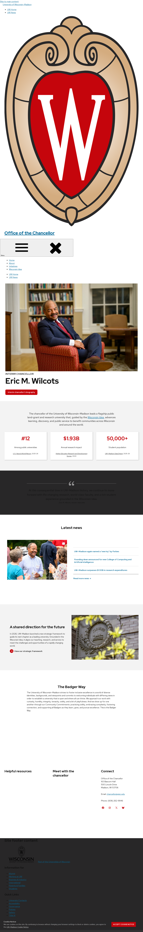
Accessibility (14, 903)
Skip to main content (9, 1)
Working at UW (15, 876)
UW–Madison (17, 4)
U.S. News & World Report (22, 454)
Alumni (12, 873)
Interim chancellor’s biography (21, 392)
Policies (12, 909)
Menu (3, 255)
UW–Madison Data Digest (114, 454)
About (12, 263)
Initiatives (13, 266)
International (14, 882)
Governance (14, 906)
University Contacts (18, 900)
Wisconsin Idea (15, 269)
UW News (11, 12)
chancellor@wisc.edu (116, 794)
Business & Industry (17, 879)
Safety (12, 912)
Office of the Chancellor (29, 233)
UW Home (11, 9)
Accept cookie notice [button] (123, 924)
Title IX (12, 915)
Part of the (54, 861)
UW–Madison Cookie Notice (17, 927)
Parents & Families (17, 885)
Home (12, 260)
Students (13, 888)
